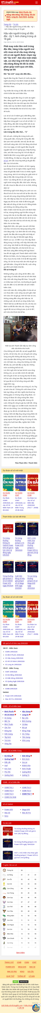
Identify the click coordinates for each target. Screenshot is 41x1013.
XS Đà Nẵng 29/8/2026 (13, 675)
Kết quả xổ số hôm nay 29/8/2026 (15, 643)
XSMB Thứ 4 (8, 790)
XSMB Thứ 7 (27, 794)
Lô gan (32, 976)
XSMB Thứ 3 (26, 787)
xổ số (6, 160)
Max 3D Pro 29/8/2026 (13, 699)
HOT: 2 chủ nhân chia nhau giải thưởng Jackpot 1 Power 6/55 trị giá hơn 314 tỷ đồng (26, 855)
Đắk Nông (16, 14)
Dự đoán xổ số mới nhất (13, 470)
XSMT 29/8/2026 (11, 672)
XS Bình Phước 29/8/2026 (14, 655)
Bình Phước (23, 12)
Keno (6, 816)
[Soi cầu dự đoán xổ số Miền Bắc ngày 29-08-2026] (32, 482)
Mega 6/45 (26, 809)
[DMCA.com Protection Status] (20, 981)
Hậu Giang (25, 14)
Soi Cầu (31, 971)
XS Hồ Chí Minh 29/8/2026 (14, 661)
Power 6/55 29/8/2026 (13, 696)
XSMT (34, 962)
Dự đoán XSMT (18, 494)
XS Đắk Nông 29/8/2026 (14, 678)
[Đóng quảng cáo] (39, 1005)
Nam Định (23, 17)
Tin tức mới (7, 823)
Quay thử (10, 976)
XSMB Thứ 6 (8, 794)
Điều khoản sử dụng (32, 1005)
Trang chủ (9, 962)
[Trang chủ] (10, 2)
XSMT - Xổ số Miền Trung (12, 750)
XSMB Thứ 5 (26, 790)
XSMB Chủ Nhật (10, 797)
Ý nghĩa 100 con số (10, 865)
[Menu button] (37, 2)
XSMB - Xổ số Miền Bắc (11, 782)
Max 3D (7, 813)
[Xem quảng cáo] (36, 1008)
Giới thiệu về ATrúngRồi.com (12, 1005)
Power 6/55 (8, 809)
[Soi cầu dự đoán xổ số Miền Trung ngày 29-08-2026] (20, 482)
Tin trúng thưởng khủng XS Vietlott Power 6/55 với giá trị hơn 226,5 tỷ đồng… (25, 831)
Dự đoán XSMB (31, 494)
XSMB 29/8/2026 (11, 688)
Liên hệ (21, 1008)
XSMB (19, 962)
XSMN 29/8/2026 (11, 652)
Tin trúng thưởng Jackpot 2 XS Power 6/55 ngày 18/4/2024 (25, 843)
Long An (14, 17)
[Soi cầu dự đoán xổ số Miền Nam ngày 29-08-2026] (8, 482)
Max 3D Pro (26, 813)
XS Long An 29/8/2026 (13, 664)
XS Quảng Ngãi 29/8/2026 (14, 681)
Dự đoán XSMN (6, 494)
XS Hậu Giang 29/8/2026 (14, 658)
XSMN (26, 962)
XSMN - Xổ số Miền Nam (12, 706)
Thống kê (21, 976)
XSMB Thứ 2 (8, 787)
